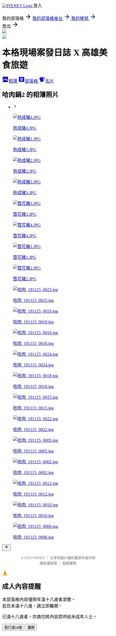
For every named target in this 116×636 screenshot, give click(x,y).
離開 (31, 628)
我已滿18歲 (13, 628)
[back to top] (6, 547)
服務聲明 (69, 563)
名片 (49, 81)
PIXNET (39, 558)
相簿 (13, 81)
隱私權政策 (48, 563)
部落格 (32, 81)
